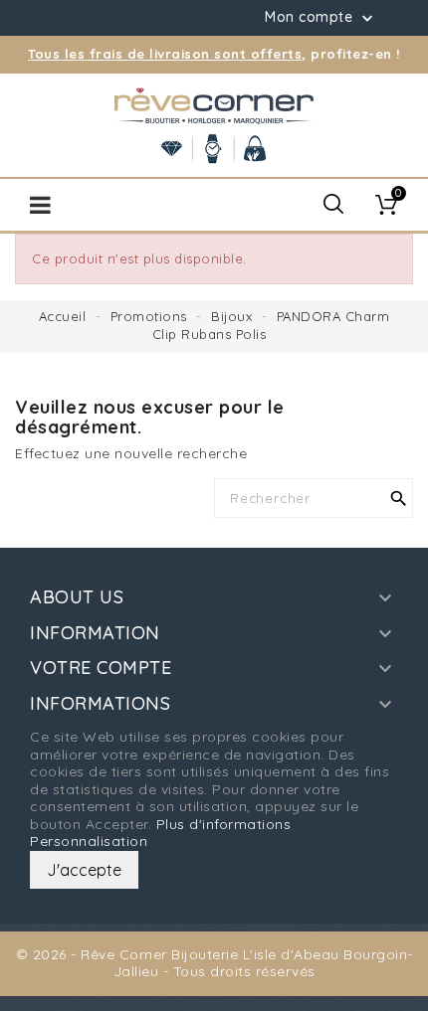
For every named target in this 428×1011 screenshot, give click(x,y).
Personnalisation (88, 841)
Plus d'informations (224, 824)
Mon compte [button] (321, 18)
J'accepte (84, 870)
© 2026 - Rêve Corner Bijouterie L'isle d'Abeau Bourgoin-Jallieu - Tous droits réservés (214, 963)
